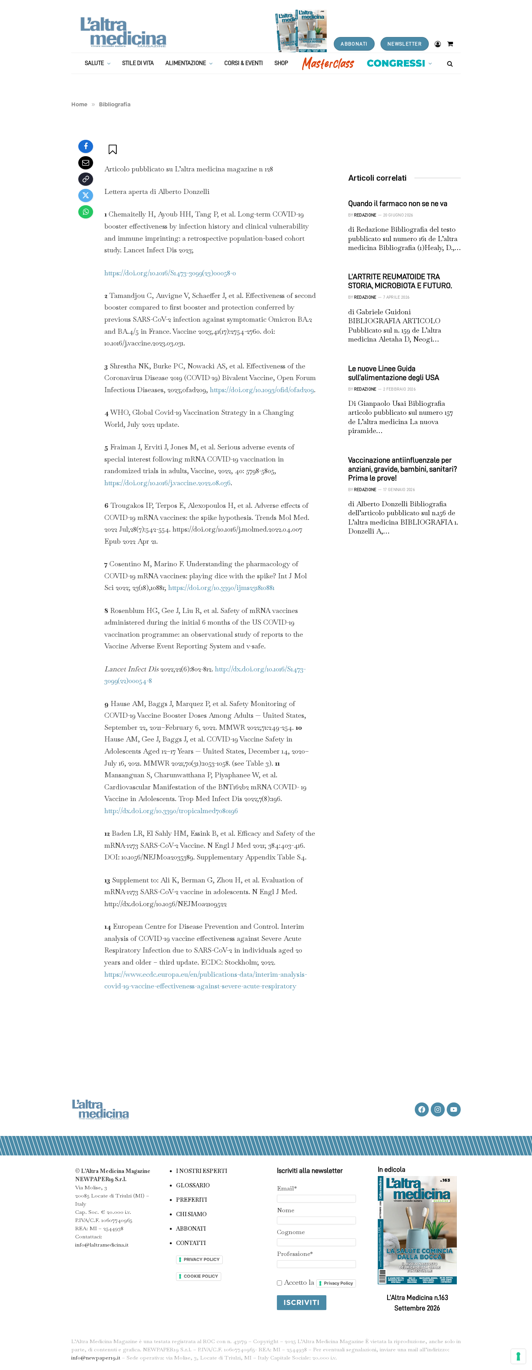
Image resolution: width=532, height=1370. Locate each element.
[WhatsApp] (85, 211)
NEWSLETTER (405, 43)
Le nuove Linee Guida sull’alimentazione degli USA (393, 373)
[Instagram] (438, 1109)
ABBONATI (354, 43)
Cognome (291, 1232)
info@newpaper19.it (95, 1357)
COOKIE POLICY (201, 1276)
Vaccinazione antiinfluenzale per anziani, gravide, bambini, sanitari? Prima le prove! (402, 469)
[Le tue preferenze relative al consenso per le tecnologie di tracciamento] (518, 1356)
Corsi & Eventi (243, 63)
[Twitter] (85, 195)
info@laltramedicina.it (102, 1244)
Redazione (365, 215)
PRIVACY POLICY (202, 1259)
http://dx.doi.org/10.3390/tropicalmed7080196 (171, 810)
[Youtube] (454, 1109)
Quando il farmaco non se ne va (397, 203)
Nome (285, 1210)
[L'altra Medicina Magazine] (123, 32)
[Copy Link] (85, 179)
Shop (281, 63)
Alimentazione (186, 63)
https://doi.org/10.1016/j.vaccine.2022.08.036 (167, 482)
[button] (113, 149)
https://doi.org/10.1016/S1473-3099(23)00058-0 (170, 272)
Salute (94, 63)
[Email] (85, 162)
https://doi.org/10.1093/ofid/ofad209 (262, 389)
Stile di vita (138, 63)
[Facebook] (85, 146)
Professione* (295, 1254)
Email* (287, 1188)
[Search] (449, 63)
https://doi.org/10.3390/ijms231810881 (221, 587)
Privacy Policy (338, 1283)
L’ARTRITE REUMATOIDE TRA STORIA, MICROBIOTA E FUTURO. (400, 281)
